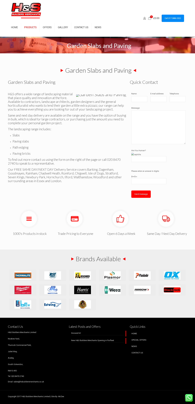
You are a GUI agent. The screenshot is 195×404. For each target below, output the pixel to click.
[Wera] (112, 290)
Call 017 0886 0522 (173, 18)
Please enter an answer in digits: (145, 171)
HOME (134, 333)
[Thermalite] (23, 275)
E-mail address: (157, 94)
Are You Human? (138, 150)
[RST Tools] (53, 275)
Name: (134, 94)
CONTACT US (137, 353)
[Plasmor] (112, 275)
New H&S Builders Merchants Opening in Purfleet (92, 340)
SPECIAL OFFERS (138, 340)
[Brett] (23, 304)
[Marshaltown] (53, 290)
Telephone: (174, 94)
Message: (135, 108)
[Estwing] (53, 304)
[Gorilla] (82, 304)
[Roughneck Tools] (82, 275)
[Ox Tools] (172, 275)
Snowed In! (76, 333)
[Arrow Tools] (142, 290)
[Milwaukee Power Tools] (23, 290)
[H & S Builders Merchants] (26, 9)
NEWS (134, 346)
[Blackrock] (172, 290)
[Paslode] (142, 275)
